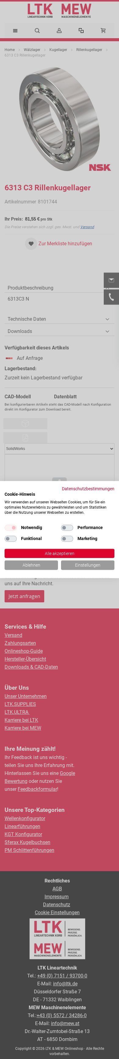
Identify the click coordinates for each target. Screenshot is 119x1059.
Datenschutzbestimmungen (88, 488)
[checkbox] (67, 527)
